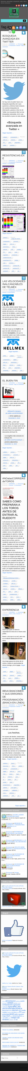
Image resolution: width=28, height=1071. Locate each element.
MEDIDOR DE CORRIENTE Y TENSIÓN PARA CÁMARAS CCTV (15, 825)
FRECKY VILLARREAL (7, 1029)
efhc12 (5, 586)
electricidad (7, 1009)
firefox (11, 774)
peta (10, 591)
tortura (5, 599)
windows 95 (16, 265)
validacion (14, 790)
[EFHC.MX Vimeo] (24, 6)
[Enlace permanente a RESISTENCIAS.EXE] (8, 171)
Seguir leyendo (8, 133)
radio (16, 252)
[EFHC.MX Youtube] (17, 6)
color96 (19, 1003)
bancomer (5, 766)
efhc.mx (5, 139)
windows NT (16, 268)
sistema (5, 787)
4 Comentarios (11, 163)
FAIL (4, 774)
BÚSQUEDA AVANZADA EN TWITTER (10, 38)
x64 (13, 271)
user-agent (13, 787)
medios (13, 589)
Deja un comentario (19, 384)
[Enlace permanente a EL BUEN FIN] (8, 392)
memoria (9, 1012)
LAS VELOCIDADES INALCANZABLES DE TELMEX (13, 284)
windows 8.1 (6, 265)
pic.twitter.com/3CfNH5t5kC (14, 413)
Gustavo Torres (14, 586)
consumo (16, 241)
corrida (13, 580)
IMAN (4, 675)
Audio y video (12, 613)
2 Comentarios (17, 485)
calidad (5, 137)
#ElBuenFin (11, 411)
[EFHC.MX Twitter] (26, 6)
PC (4, 142)
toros (18, 597)
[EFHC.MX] (14, 12)
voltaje (16, 260)
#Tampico (5, 580)
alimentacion (10, 1001)
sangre (5, 597)
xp (18, 271)
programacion (6, 785)
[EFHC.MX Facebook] (21, 6)
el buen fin (5, 460)
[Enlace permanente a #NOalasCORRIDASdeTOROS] (8, 493)
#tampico (18, 411)
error (19, 771)
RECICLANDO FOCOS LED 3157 (10, 1042)
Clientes (16, 872)
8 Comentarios (11, 292)
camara (19, 357)
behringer (4, 1003)
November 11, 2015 (11, 444)
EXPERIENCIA (10, 609)
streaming (5, 370)
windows (12, 145)
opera (9, 779)
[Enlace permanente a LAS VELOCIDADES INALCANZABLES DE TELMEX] (8, 300)
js (3, 779)
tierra (20, 1016)
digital (4, 244)
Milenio (20, 589)
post (10, 142)
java (17, 776)
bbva (13, 766)
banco (12, 763)
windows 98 (6, 268)
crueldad (5, 583)
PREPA (16, 678)
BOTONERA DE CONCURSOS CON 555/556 (13, 1033)
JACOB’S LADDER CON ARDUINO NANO (12, 1037)
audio (4, 671)
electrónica (6, 246)
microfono (14, 1012)
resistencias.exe (7, 257)
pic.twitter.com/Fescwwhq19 (13, 440)
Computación (12, 45)
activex (3, 1001)
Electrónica (19, 162)
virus (4, 793)
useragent (5, 790)
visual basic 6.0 (7, 260)
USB (3, 1018)
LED (12, 249)
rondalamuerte (13, 594)
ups (17, 465)
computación (14, 137)
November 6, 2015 (14, 418)
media (20, 139)
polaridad (5, 1014)
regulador (5, 254)
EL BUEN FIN (10, 380)
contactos (5, 1007)
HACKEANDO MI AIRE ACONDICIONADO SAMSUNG (15, 855)
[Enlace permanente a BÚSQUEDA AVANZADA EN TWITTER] (8, 54)
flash (4, 365)
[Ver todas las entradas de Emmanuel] (24, 44)
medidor (19, 249)
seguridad (17, 142)
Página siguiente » (20, 805)
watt (4, 263)
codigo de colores (15, 238)
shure (11, 680)
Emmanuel (20, 44)
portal (4, 782)
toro (12, 597)
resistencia (14, 254)
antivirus (5, 237)
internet (13, 139)
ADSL (4, 355)
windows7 (5, 271)
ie (3, 776)
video (4, 468)
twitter (4, 145)
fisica (14, 246)
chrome (5, 768)
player (23, 1012)
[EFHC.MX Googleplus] (19, 6)
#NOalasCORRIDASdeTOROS (13, 480)
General (18, 45)
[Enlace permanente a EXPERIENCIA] (8, 622)
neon (18, 1012)
